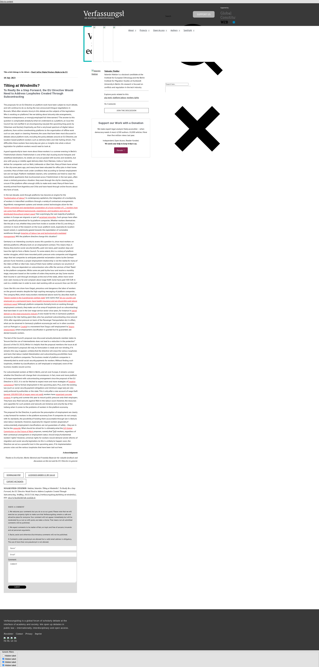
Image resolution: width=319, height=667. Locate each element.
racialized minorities (47, 217)
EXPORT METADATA (15, 481)
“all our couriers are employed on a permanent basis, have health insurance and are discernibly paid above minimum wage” (40, 300)
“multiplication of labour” (14, 198)
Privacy (28, 634)
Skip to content (6, 1)
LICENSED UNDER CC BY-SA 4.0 (41, 475)
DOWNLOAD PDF (14, 475)
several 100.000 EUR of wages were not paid (23, 394)
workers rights (133, 97)
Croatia (24, 326)
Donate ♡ (121, 150)
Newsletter (8, 634)
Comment (12, 559)
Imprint (38, 634)
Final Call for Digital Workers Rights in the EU (49, 72)
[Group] (109, 11)
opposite (17, 428)
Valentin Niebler (112, 71)
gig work (108, 97)
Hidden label (10, 655)
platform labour (119, 97)
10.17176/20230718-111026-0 (21, 497)
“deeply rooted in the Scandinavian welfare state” (24, 297)
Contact (19, 634)
